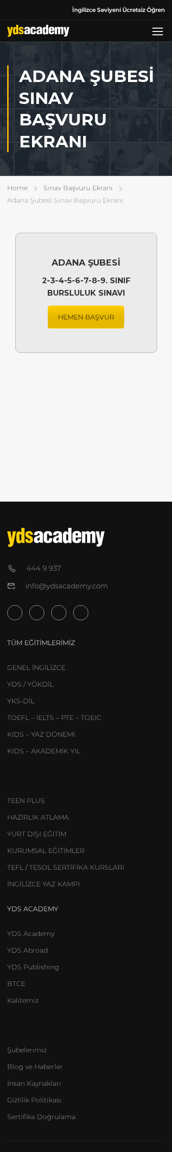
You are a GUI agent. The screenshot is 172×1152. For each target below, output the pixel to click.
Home (17, 188)
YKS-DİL (20, 701)
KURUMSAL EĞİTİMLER (46, 850)
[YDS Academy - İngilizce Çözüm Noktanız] (38, 31)
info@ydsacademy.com (66, 585)
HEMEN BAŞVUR (86, 317)
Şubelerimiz (27, 1050)
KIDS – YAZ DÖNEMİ (41, 734)
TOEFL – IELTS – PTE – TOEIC (54, 717)
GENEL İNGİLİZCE (36, 667)
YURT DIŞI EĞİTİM (36, 834)
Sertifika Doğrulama (41, 1116)
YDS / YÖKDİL (30, 684)
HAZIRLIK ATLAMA (38, 817)
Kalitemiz (23, 1000)
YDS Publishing (33, 967)
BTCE (16, 983)
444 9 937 (43, 568)
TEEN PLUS (26, 800)
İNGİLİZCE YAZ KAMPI (43, 884)
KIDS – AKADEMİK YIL (43, 751)
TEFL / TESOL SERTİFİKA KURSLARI (65, 867)
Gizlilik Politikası (34, 1100)
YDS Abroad (27, 950)
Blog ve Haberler (35, 1066)
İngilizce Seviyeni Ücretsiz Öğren (118, 9)
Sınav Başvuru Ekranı (78, 188)
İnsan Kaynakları (34, 1083)
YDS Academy (30, 933)
